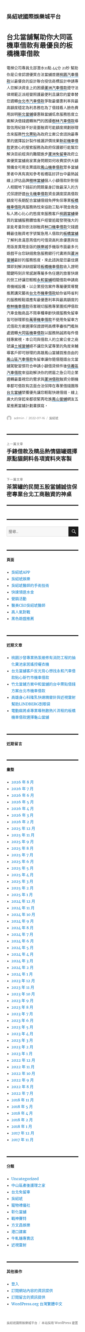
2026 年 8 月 (22, 782)
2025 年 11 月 (22, 835)
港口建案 (18, 1231)
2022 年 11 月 (22, 1066)
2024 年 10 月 (23, 914)
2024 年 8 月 (22, 927)
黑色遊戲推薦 (22, 618)
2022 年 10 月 (23, 1073)
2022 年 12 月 (23, 1060)
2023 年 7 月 (22, 1013)
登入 (15, 1284)
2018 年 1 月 (21, 1126)
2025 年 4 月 (22, 874)
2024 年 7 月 (22, 934)
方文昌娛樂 (20, 1225)
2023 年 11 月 (22, 987)
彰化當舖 (18, 1211)
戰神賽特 (18, 1218)
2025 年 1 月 (22, 894)
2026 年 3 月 (22, 815)
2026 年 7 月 (22, 788)
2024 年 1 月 (22, 974)
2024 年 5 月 (22, 947)
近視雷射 (18, 1245)
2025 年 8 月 (22, 848)
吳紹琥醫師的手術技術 (30, 585)
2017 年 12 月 (22, 1133)
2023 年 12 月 (23, 980)
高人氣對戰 (20, 612)
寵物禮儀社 (20, 1205)
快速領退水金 (22, 592)
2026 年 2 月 (22, 821)
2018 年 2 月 (22, 1119)
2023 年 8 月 (22, 1007)
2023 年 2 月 (22, 1047)
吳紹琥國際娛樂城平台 (34, 16)
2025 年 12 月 (23, 828)
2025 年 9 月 (22, 841)
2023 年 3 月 (22, 1040)
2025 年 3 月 (22, 881)
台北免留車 (20, 1192)
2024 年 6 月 (22, 941)
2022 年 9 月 (22, 1080)
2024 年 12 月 (23, 901)
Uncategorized (25, 1178)
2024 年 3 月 (22, 960)
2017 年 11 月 (22, 1139)
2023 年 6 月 (22, 1020)
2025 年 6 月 (22, 861)
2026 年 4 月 (22, 808)
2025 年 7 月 (22, 855)
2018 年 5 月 (22, 1106)
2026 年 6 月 (22, 795)
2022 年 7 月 (22, 1093)
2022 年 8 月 (22, 1086)
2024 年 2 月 (22, 967)
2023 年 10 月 (23, 994)
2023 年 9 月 (22, 1000)
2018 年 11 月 (22, 1100)
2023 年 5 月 (22, 1027)
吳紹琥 (53, 418)
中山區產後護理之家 (28, 1185)
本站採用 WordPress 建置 (60, 1323)
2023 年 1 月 (22, 1053)
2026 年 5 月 (22, 802)
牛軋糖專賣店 (22, 1238)
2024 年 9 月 (22, 921)
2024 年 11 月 (22, 908)
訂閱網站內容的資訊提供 (32, 1290)
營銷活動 (18, 598)
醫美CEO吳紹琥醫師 (28, 605)
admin (19, 418)
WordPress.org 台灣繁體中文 (36, 1303)
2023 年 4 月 (22, 1033)
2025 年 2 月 (22, 888)
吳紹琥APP (20, 572)
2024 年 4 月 (22, 954)
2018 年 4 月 (22, 1113)
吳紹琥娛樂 (20, 578)
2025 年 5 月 (22, 868)
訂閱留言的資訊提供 (28, 1297)
